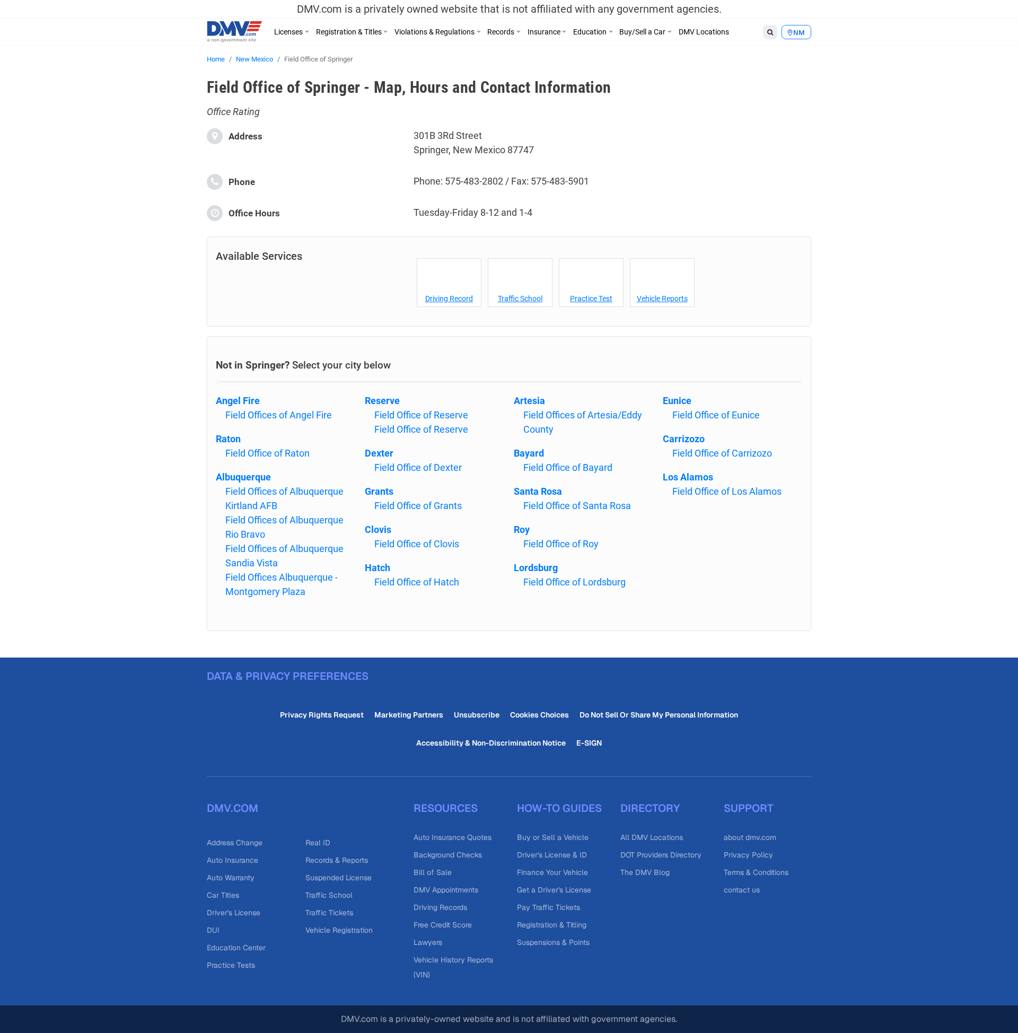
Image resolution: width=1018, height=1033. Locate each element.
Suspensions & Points (553, 942)
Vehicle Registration (339, 930)
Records (500, 32)
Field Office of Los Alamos (727, 491)
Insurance (544, 32)
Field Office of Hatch (416, 582)
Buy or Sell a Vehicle (553, 837)
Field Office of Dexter (418, 467)
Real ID (317, 842)
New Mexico (254, 59)
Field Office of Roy (561, 543)
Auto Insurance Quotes (453, 837)
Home (216, 59)
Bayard (529, 453)
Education (590, 32)
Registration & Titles (349, 32)
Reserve (382, 400)
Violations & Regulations (434, 32)
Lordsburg (536, 567)
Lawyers (428, 942)
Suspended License (338, 877)
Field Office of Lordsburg (574, 582)
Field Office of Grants (418, 505)
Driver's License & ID (552, 855)
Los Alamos (688, 477)
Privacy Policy (748, 855)
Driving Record (449, 298)
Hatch (377, 567)
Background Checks (448, 855)
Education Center (236, 947)
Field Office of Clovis (416, 543)
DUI (213, 930)
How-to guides (559, 808)
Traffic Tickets (329, 912)
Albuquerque (243, 477)
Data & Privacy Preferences (287, 676)
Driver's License (233, 912)
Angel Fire (238, 400)
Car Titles (223, 895)
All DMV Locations (651, 837)
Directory (650, 808)
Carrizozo (684, 438)
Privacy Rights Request (322, 715)
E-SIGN (589, 743)
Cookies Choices (539, 715)
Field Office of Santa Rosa (577, 505)
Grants (379, 491)
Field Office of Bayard (567, 467)
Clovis (378, 529)
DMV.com (232, 808)
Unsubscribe (476, 715)
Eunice (677, 400)
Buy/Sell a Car (642, 32)
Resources (446, 808)
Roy (522, 529)
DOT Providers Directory (660, 855)
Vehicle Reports (662, 298)
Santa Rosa (538, 491)
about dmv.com (750, 837)
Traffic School (520, 298)
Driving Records (440, 907)
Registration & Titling (551, 925)
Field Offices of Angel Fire (278, 415)
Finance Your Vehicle (552, 872)
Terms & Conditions (756, 872)
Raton (228, 438)
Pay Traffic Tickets (548, 907)
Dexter (379, 453)
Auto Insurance (232, 860)
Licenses (288, 32)
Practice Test (591, 298)
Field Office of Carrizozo (722, 453)
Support (749, 808)
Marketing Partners (408, 715)
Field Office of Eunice (716, 415)
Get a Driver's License (554, 890)
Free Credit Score (443, 925)
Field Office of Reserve (421, 415)
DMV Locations (704, 32)
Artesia (529, 400)
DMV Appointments (446, 890)
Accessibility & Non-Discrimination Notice (491, 743)
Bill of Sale (433, 872)
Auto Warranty (230, 877)
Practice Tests (231, 965)
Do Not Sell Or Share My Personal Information (659, 715)
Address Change (234, 842)
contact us (742, 890)
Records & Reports (336, 860)
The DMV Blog (645, 872)
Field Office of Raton (267, 453)
